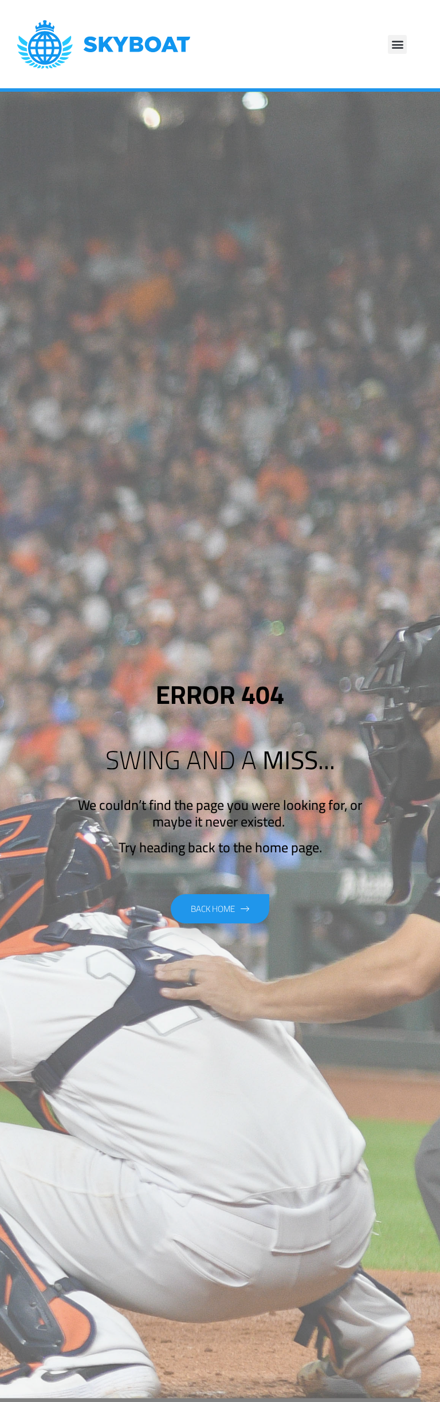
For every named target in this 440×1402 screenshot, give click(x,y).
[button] (397, 44)
